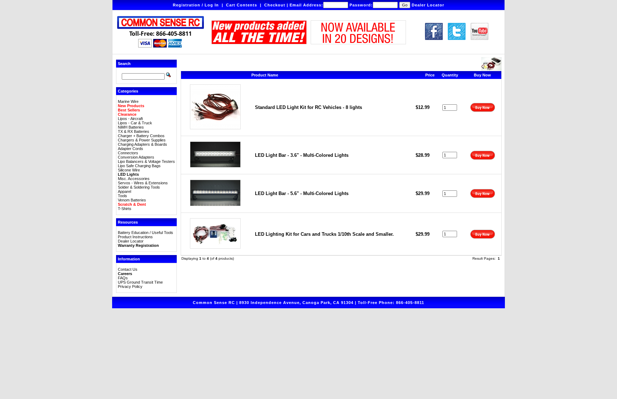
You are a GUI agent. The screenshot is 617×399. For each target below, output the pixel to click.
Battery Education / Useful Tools (145, 232)
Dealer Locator (428, 5)
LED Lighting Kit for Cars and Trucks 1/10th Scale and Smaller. (324, 234)
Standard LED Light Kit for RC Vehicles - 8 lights (308, 107)
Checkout (274, 5)
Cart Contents (241, 5)
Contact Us (127, 269)
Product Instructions (135, 237)
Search (124, 63)
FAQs (123, 278)
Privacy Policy (130, 286)
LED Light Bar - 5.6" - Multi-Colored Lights (301, 193)
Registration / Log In (196, 5)
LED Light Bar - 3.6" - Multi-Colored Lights (301, 155)
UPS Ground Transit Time (140, 282)
